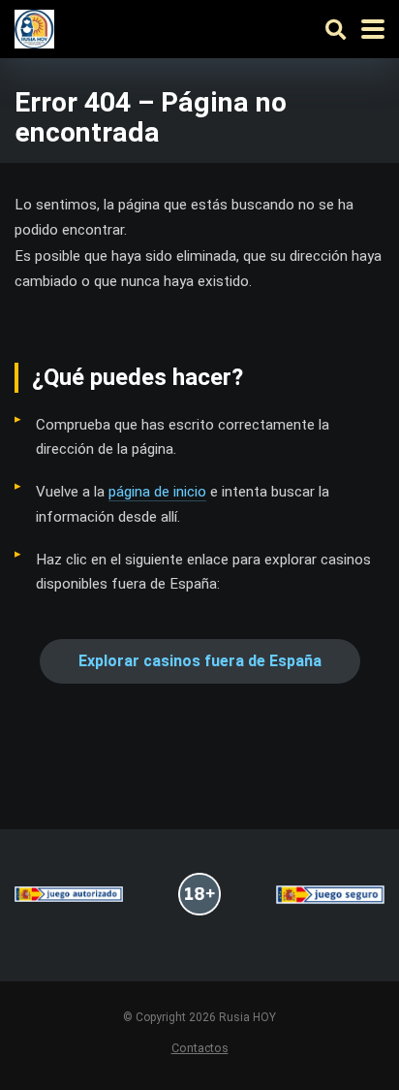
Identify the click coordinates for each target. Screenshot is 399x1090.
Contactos (200, 1048)
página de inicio (157, 491)
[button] (200, 661)
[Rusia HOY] (34, 26)
